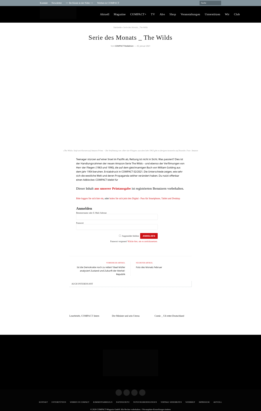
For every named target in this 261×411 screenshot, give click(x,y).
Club (237, 14)
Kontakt (44, 3)
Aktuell (104, 14)
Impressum (204, 402)
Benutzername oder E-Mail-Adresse (91, 213)
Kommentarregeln (103, 402)
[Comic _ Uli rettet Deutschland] (173, 301)
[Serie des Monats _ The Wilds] (130, 146)
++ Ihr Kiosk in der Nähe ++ (79, 3)
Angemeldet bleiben (130, 236)
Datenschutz (122, 402)
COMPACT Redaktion (124, 46)
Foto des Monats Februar (149, 267)
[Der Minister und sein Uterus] (130, 301)
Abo (162, 14)
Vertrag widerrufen (171, 402)
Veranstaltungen (190, 14)
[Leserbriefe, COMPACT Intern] (87, 301)
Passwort (80, 223)
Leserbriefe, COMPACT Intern (84, 316)
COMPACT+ (138, 14)
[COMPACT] (59, 14)
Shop (172, 14)
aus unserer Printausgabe (112, 188)
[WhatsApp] (45, 184)
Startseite (117, 27)
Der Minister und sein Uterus (126, 316)
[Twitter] (45, 169)
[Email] (45, 176)
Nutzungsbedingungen (145, 402)
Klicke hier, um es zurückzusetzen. (143, 241)
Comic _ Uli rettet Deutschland (169, 316)
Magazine (120, 14)
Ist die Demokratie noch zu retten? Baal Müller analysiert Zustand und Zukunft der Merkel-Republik (101, 271)
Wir (227, 14)
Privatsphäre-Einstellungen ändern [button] (156, 409)
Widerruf (190, 402)
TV (153, 14)
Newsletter (57, 3)
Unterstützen (212, 14)
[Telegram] (45, 161)
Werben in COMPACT (108, 3)
